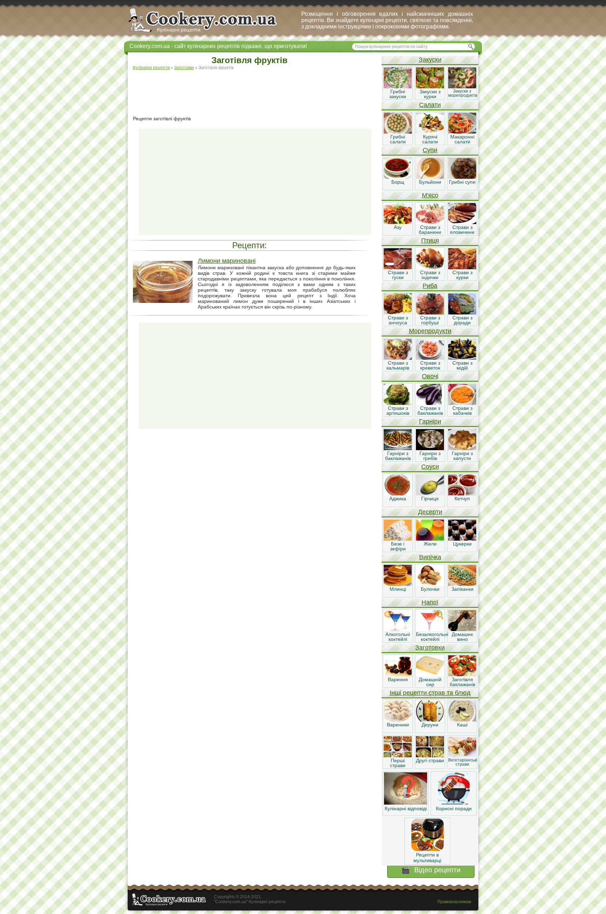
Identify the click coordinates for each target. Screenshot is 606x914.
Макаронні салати (462, 139)
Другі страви (430, 760)
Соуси (430, 466)
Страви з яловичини (462, 229)
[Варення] (398, 674)
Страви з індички (430, 275)
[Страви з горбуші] (430, 313)
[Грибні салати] (398, 132)
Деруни (430, 724)
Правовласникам (454, 901)
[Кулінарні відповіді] (405, 803)
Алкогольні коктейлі (397, 636)
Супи (430, 150)
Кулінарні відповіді (406, 808)
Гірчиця (430, 498)
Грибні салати (398, 139)
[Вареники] (398, 720)
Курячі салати (430, 139)
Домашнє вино (462, 636)
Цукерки (462, 544)
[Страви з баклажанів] (430, 403)
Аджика (397, 498)
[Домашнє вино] (462, 629)
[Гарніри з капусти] (462, 448)
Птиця (430, 240)
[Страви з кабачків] (462, 403)
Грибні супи (462, 182)
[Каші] (462, 720)
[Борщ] (398, 177)
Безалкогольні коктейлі (432, 636)
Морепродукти (430, 330)
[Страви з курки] (462, 267)
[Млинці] (398, 584)
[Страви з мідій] (462, 358)
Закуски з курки (429, 94)
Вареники (398, 724)
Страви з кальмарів (397, 365)
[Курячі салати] (430, 132)
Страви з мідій (462, 365)
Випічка (430, 557)
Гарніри (430, 421)
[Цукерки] (462, 539)
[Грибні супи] (462, 177)
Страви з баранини (430, 229)
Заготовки (430, 647)
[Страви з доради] (462, 313)
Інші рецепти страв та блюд (430, 692)
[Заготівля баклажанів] (462, 674)
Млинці (398, 589)
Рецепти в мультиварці (427, 857)
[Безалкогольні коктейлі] (430, 629)
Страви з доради (462, 320)
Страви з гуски (398, 275)
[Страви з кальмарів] (398, 358)
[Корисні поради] (454, 803)
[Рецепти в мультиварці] (427, 849)
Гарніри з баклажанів (398, 456)
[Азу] (398, 222)
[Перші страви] (398, 755)
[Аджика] (398, 493)
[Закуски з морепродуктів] (462, 86)
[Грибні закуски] (398, 86)
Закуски (430, 59)
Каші (462, 724)
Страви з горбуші (430, 320)
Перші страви (397, 763)
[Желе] (430, 539)
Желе (430, 544)
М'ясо (430, 195)
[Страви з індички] (430, 267)
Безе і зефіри (398, 546)
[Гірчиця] (430, 493)
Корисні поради (454, 808)
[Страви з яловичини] (462, 222)
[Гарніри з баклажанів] (398, 448)
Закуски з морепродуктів (462, 93)
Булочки (430, 589)
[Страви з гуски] (398, 267)
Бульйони (430, 182)
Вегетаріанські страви (462, 762)
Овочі (430, 376)
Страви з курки (462, 275)
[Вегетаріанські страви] (462, 755)
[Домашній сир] (430, 674)
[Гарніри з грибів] (430, 448)
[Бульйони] (430, 177)
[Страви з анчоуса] (398, 313)
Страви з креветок (430, 365)
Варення (398, 679)
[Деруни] (430, 720)
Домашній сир (430, 682)
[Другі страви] (430, 755)
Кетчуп (462, 498)
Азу (398, 227)
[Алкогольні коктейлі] (398, 629)
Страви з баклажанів (430, 410)
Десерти (430, 511)
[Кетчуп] (462, 493)
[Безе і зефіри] (398, 539)
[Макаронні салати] (462, 132)
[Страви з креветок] (430, 358)
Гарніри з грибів (429, 456)
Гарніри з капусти (462, 456)
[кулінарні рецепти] (208, 33)
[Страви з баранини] (430, 222)
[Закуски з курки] (430, 86)
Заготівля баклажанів (462, 682)
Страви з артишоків (397, 410)
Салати (430, 104)
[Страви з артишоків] (398, 403)
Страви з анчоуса (398, 320)
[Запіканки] (462, 584)
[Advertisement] (255, 93)
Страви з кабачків (462, 410)
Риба (430, 285)
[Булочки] (430, 584)
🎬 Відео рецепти (430, 870)
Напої (430, 602)
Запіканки (462, 589)
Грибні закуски (397, 94)
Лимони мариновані (227, 260)
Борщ (397, 182)
